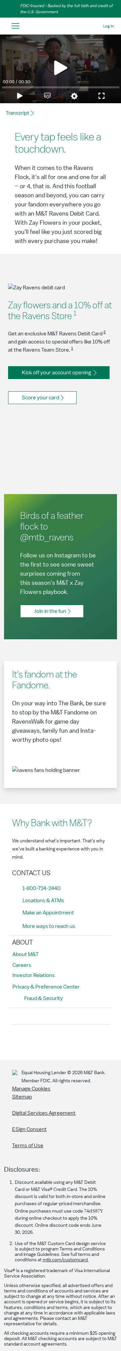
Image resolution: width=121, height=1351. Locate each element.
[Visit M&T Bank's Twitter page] (48, 1041)
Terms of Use (27, 1145)
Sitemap (22, 1097)
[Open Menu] (15, 26)
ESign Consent (29, 1129)
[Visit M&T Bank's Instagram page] (33, 1041)
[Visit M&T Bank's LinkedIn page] (63, 1041)
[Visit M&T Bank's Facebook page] (18, 1041)
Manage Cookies (31, 1088)
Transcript (17, 113)
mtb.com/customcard (66, 1260)
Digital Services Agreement (44, 1113)
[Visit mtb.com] (60, 26)
